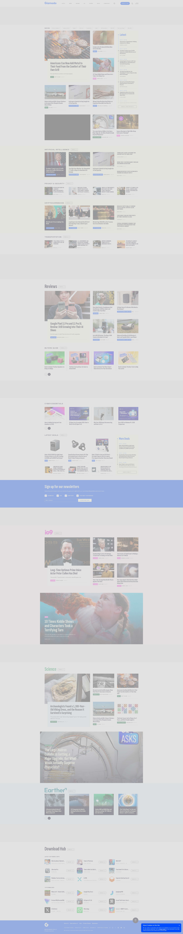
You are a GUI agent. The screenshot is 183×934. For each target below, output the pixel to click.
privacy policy (162, 929)
